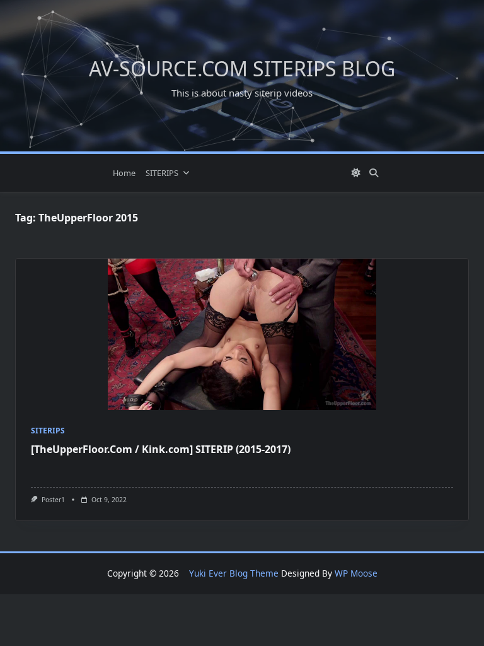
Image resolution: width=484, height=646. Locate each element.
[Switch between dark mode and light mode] (356, 173)
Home (124, 173)
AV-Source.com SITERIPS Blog (242, 68)
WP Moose (356, 573)
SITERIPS (162, 173)
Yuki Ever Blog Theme (234, 573)
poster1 (53, 499)
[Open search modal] (373, 173)
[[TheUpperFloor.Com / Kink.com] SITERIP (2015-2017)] (242, 334)
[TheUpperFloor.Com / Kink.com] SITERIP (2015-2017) (161, 449)
